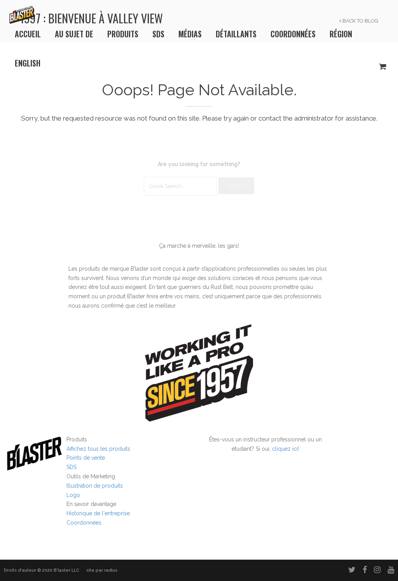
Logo (73, 495)
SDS (158, 34)
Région (341, 34)
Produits (122, 34)
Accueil (28, 34)
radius (110, 570)
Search (236, 185)
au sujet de (74, 34)
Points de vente (85, 458)
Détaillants (236, 34)
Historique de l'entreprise (98, 513)
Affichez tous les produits (98, 449)
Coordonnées (293, 34)
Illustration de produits (94, 486)
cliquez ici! (285, 449)
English (27, 63)
